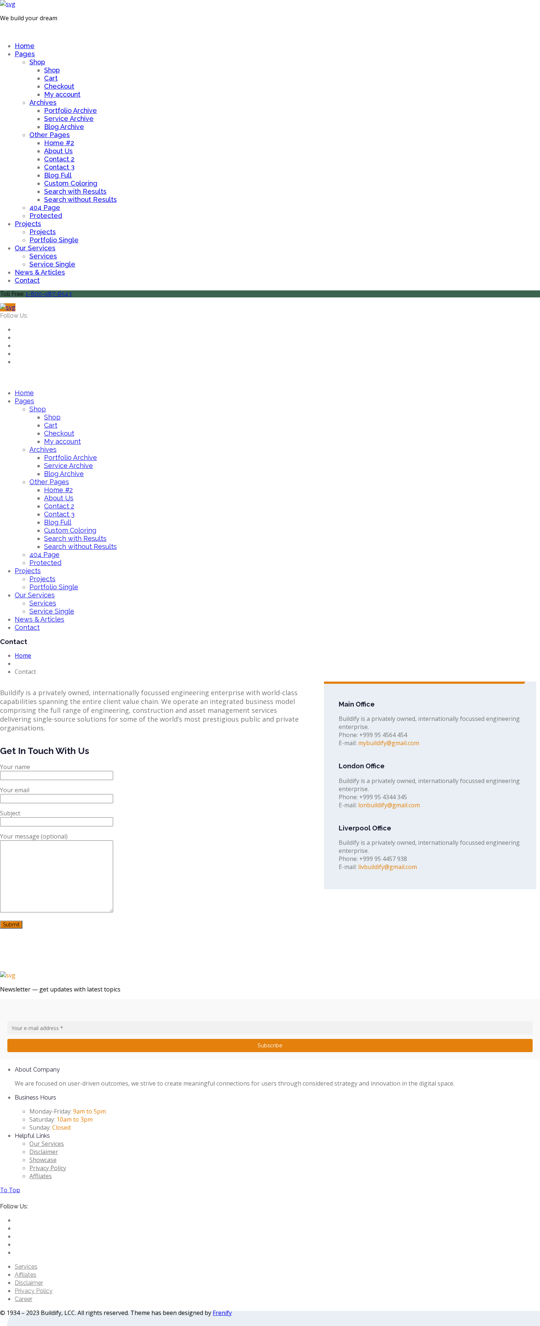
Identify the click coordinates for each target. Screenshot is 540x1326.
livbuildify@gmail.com (387, 867)
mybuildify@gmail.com (388, 743)
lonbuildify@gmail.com (389, 805)
